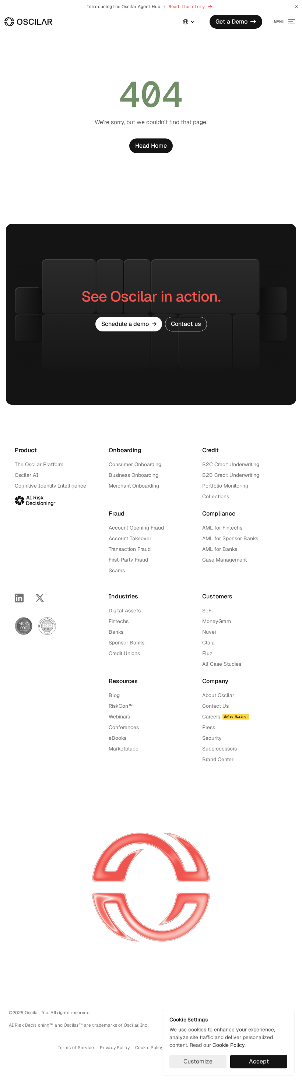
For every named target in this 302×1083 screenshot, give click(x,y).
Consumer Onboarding (135, 464)
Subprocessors (219, 748)
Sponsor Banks (126, 642)
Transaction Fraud (130, 549)
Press (208, 727)
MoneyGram (216, 621)
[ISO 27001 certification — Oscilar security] (47, 626)
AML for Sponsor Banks (230, 538)
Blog (114, 695)
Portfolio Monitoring (225, 485)
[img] (28, 21)
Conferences (124, 727)
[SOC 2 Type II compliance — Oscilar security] (23, 626)
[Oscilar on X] (39, 598)
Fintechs (119, 621)
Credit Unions (124, 653)
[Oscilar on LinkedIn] (19, 598)
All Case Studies (221, 664)
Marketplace (123, 748)
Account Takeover (130, 538)
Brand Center (217, 759)
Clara (208, 642)
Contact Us (215, 706)
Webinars (119, 716)
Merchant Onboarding (134, 485)
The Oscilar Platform (39, 464)
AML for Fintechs (222, 527)
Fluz (207, 653)
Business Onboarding (133, 475)
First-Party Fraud (128, 559)
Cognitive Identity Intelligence (50, 485)
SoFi (207, 610)
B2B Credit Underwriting (230, 475)
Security (212, 738)
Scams (117, 570)
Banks (116, 632)
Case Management (224, 559)
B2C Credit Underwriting (230, 464)
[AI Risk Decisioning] (35, 499)
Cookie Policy (229, 1045)
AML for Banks (219, 549)
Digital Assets (125, 610)
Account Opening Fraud (136, 527)
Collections (215, 496)
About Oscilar (218, 695)
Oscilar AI (26, 475)
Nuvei (209, 632)
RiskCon (118, 706)
